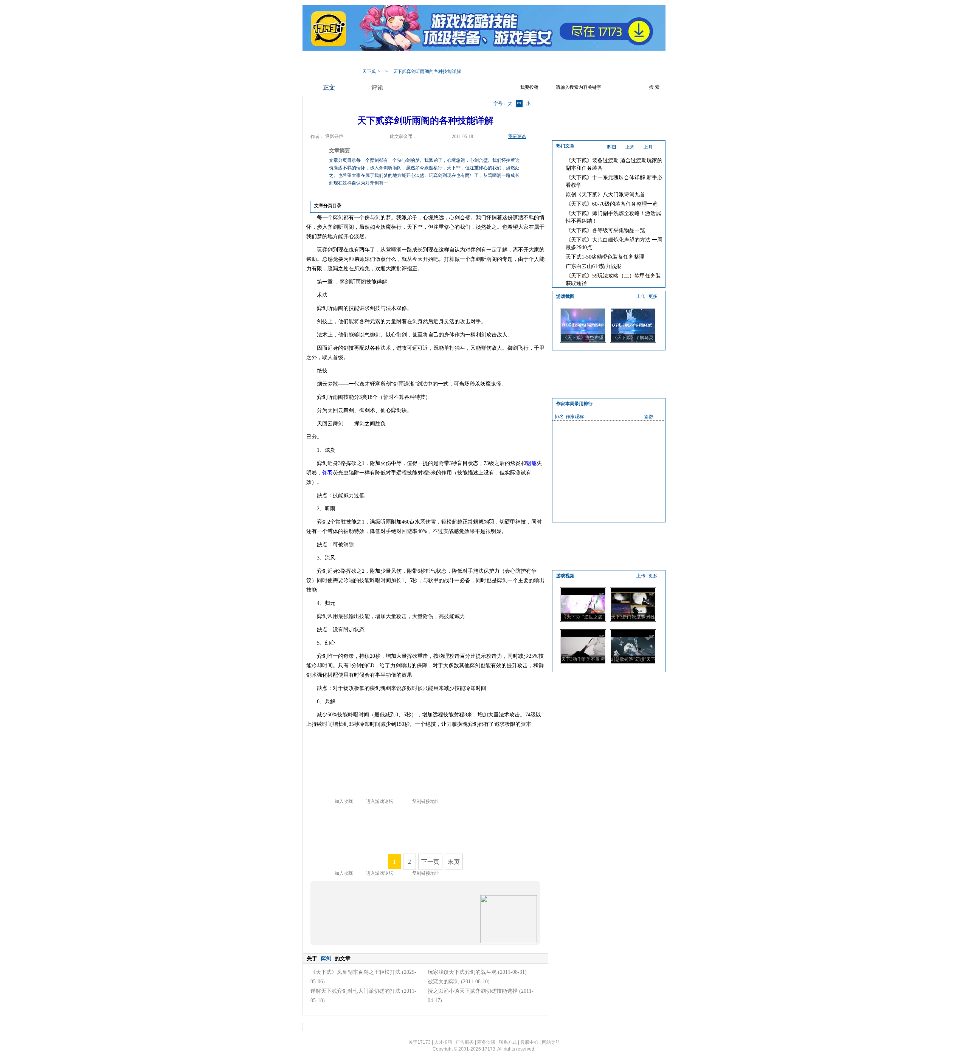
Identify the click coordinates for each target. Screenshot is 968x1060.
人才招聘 (443, 1042)
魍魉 (531, 463)
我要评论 (517, 136)
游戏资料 (433, 60)
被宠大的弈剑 (443, 981)
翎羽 (327, 473)
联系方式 (508, 1042)
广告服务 (465, 1042)
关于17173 (419, 1042)
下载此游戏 (617, 60)
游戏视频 (523, 60)
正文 (329, 87)
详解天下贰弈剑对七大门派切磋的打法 (355, 991)
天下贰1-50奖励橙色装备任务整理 (605, 257)
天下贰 (369, 71)
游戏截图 (554, 60)
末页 (454, 862)
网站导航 (551, 1042)
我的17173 (371, 60)
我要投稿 (529, 87)
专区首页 (402, 60)
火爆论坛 (584, 60)
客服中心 (529, 1042)
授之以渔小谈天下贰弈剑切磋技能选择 (473, 991)
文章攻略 (463, 60)
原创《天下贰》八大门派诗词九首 (605, 194)
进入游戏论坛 (379, 801)
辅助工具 (493, 60)
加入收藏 (344, 801)
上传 (640, 296)
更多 (653, 296)
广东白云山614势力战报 (593, 266)
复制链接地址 (425, 801)
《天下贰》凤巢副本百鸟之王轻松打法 (355, 972)
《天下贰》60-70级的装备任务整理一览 (612, 204)
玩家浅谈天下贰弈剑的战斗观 (462, 972)
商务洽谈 (486, 1042)
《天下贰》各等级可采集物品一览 (605, 230)
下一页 (430, 862)
